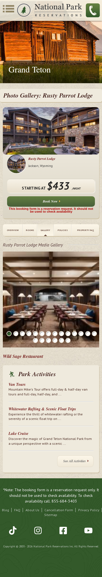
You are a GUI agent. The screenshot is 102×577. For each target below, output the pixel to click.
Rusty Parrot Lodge (41, 158)
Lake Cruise (18, 433)
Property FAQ (85, 230)
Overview (13, 230)
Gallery (45, 230)
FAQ (17, 510)
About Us (32, 510)
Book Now (50, 201)
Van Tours (17, 384)
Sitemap (50, 515)
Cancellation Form (58, 510)
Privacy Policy (88, 510)
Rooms (30, 230)
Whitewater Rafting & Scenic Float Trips (42, 409)
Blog (5, 510)
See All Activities (74, 461)
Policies (63, 230)
